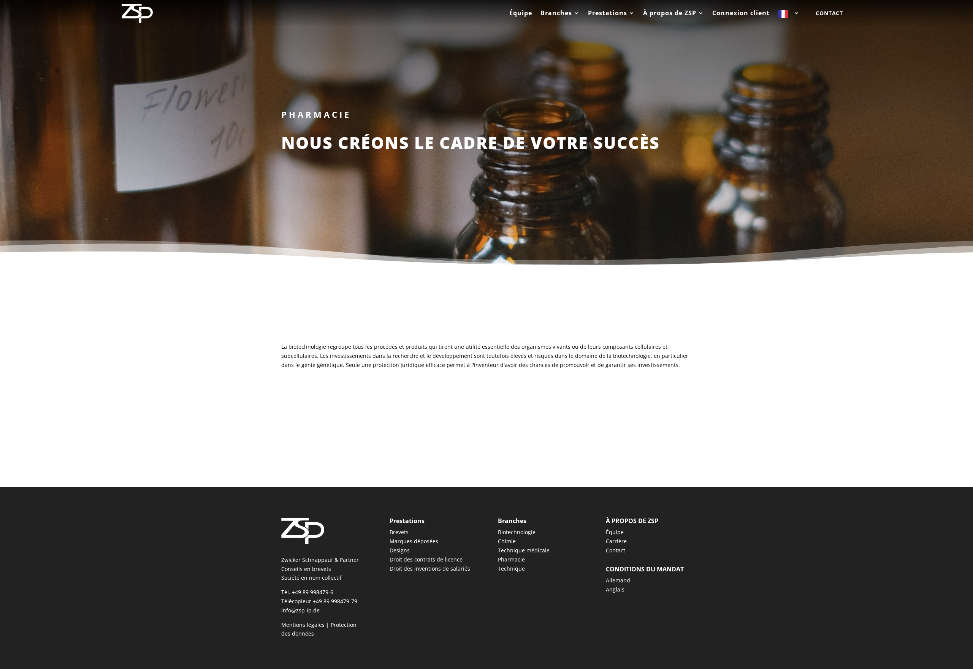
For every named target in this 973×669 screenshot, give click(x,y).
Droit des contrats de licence (426, 559)
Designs (400, 550)
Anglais (615, 589)
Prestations (607, 13)
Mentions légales (303, 624)
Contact (829, 13)
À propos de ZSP (669, 13)
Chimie (507, 541)
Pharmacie (511, 559)
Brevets (399, 532)
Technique (511, 568)
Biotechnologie (517, 532)
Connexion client (741, 13)
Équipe (520, 13)
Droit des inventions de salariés (430, 568)
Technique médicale (524, 550)
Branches (556, 13)
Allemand (618, 580)
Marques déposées (414, 541)
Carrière (616, 541)
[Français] (789, 15)
